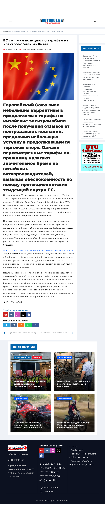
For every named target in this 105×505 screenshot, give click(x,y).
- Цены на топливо (49, 487)
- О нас (73, 446)
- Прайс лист (76, 450)
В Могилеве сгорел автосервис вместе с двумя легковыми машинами (74, 383)
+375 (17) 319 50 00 (49, 476)
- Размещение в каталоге (82, 454)
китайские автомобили (41, 49)
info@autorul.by (48, 480)
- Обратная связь (78, 457)
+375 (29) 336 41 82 (50, 463)
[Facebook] (28, 314)
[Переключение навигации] (10, 21)
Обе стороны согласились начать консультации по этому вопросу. (38, 250)
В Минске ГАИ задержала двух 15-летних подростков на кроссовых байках (74, 425)
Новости (36, 357)
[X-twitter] (23, 314)
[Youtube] (5, 314)
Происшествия (65, 357)
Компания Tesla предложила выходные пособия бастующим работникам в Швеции (29, 385)
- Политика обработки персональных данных (81, 463)
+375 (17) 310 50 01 (49, 472)
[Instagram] (17, 314)
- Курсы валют (46, 491)
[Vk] (11, 314)
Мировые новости (22, 357)
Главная (5, 31)
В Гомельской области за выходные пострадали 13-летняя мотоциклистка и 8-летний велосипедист (28, 426)
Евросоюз (26, 49)
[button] (6, 325)
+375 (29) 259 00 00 (52, 467)
